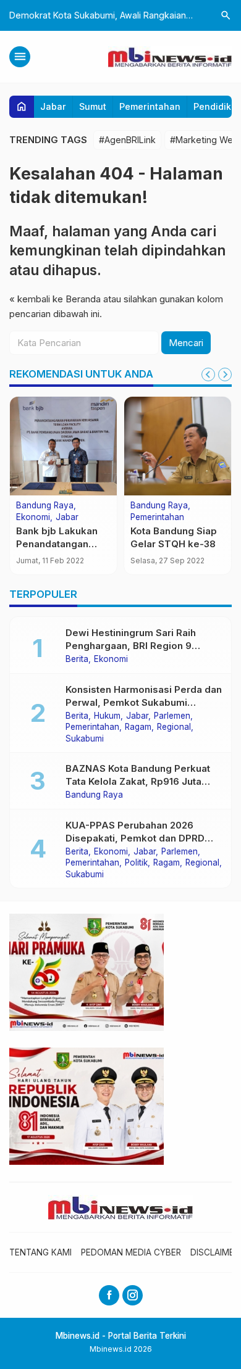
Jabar (53, 106)
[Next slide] (225, 374)
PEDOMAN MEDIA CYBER (131, 1252)
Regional (174, 727)
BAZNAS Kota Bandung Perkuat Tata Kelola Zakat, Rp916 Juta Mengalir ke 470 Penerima (138, 781)
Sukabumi (85, 739)
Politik (136, 863)
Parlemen (172, 716)
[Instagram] (132, 1295)
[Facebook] (109, 1295)
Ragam (138, 727)
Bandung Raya (45, 506)
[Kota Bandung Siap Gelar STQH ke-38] (177, 446)
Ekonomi (33, 517)
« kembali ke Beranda (55, 299)
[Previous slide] (208, 374)
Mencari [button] (186, 343)
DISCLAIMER (214, 1252)
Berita (77, 659)
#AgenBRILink (127, 139)
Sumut (92, 106)
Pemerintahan (149, 106)
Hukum (107, 716)
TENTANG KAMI (40, 1252)
